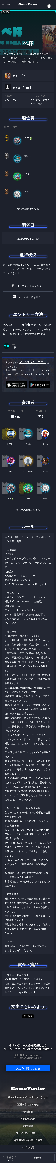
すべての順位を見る (28, 209)
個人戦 (22, 87)
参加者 (28, 402)
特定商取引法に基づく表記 (28, 1140)
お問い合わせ (28, 1118)
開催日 (28, 225)
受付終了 (38, 1157)
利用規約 (28, 1126)
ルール (28, 526)
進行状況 (28, 254)
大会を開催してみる (28, 1068)
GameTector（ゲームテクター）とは (28, 1097)
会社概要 (28, 1111)
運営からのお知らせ (28, 1104)
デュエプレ (19, 75)
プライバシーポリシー (28, 1133)
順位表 (28, 117)
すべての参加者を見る (28, 510)
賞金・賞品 (28, 964)
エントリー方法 (28, 314)
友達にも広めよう (28, 1006)
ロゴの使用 (28, 1147)
